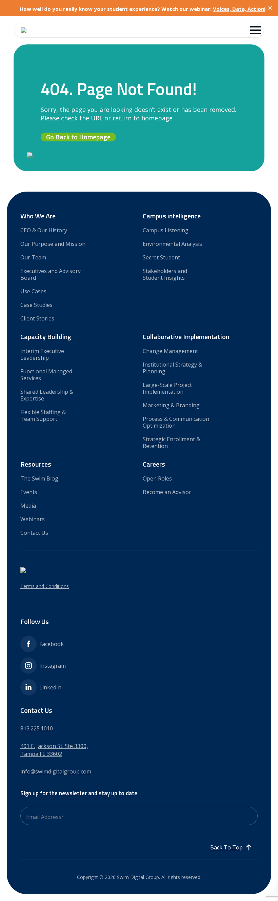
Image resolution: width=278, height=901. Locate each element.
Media (28, 505)
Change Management (170, 350)
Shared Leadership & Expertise (46, 395)
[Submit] (255, 823)
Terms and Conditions (44, 586)
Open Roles (157, 478)
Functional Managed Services (46, 374)
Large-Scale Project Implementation (167, 388)
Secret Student (161, 257)
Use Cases (33, 291)
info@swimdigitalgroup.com (55, 771)
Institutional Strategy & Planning (172, 368)
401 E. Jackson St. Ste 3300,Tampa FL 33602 (54, 749)
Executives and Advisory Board (50, 274)
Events (28, 491)
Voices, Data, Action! (239, 8)
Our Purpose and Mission (52, 243)
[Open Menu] (255, 30)
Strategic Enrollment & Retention (171, 442)
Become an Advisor (167, 491)
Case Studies (36, 304)
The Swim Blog (39, 478)
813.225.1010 (36, 728)
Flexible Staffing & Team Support (43, 415)
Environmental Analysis (172, 243)
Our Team (33, 257)
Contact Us (34, 532)
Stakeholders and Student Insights (165, 274)
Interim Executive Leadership (42, 354)
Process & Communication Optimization (176, 422)
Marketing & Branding (171, 405)
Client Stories (37, 318)
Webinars (32, 519)
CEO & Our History (43, 230)
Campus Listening (165, 230)
